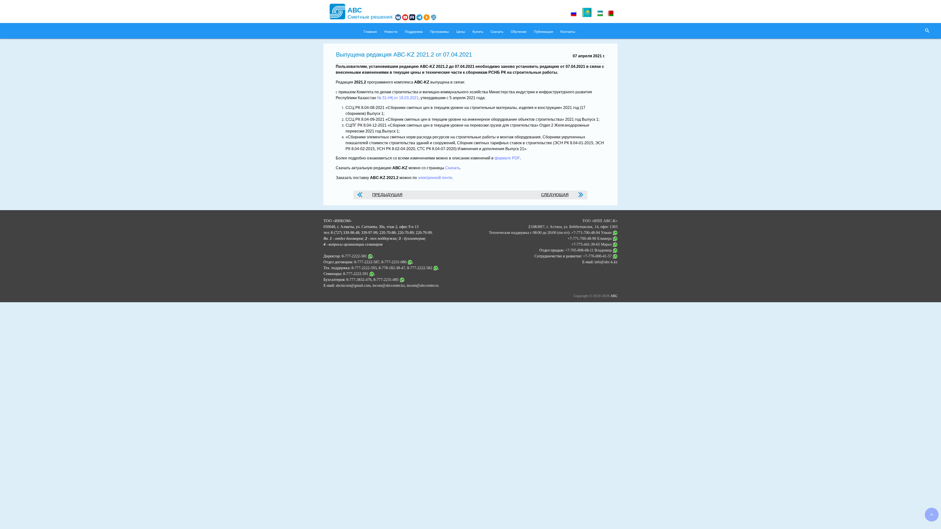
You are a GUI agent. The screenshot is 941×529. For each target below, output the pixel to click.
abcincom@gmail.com (353, 285)
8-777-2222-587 (366, 262)
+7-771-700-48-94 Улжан (592, 232)
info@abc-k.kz (606, 262)
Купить (477, 32)
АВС (614, 296)
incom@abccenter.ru (423, 285)
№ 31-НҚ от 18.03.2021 (398, 98)
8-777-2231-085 (386, 279)
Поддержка (414, 32)
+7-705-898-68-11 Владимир (589, 250)
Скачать (497, 32)
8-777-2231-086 (394, 262)
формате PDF (507, 158)
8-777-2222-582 (419, 268)
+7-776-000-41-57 (598, 256)
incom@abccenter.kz (388, 285)
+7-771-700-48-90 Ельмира (590, 238)
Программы (439, 32)
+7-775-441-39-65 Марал (592, 244)
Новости (390, 32)
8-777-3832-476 (358, 279)
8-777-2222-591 (355, 274)
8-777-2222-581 (354, 256)
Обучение (519, 32)
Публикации (543, 32)
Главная (370, 32)
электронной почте (435, 178)
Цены (460, 32)
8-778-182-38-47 (392, 268)
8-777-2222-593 (364, 268)
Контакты (567, 32)
